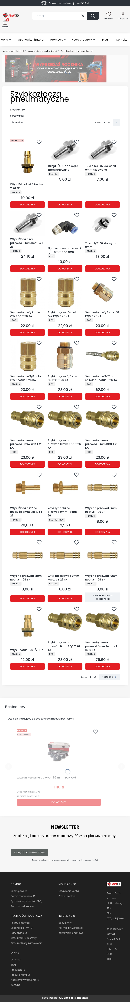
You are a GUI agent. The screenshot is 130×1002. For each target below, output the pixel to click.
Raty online (18, 933)
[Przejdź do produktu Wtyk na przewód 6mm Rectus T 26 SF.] (102, 487)
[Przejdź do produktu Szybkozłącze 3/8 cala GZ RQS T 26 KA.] (65, 356)
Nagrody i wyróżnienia (24, 980)
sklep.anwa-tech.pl (13, 51)
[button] (93, 16)
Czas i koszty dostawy (24, 938)
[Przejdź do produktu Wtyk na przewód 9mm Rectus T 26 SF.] (65, 555)
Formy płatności (20, 922)
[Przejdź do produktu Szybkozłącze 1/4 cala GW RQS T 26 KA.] (65, 292)
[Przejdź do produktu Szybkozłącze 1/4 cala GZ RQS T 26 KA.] (102, 292)
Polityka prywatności (71, 928)
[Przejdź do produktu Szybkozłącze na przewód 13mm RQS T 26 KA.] (102, 420)
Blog (13, 964)
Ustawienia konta (69, 891)
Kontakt (15, 985)
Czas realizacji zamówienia (26, 943)
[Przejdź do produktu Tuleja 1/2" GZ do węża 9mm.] (102, 225)
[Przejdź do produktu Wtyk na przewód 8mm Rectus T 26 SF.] (27, 555)
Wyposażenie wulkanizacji (42, 51)
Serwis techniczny (22, 896)
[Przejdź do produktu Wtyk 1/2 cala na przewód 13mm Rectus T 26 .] (27, 223)
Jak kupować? (19, 891)
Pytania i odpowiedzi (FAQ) (26, 901)
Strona (98, 122)
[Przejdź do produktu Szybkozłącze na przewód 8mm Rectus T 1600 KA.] (102, 622)
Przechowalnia (67, 896)
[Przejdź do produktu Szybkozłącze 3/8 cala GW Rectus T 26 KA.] (27, 356)
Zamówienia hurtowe (71, 933)
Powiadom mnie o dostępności (102, 597)
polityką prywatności (88, 860)
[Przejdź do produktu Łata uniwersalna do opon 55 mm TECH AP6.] (59, 751)
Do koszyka (27, 204)
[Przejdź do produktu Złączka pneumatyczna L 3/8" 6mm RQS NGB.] (65, 228)
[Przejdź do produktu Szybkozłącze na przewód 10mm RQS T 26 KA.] (65, 420)
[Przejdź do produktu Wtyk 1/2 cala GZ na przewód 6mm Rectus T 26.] (27, 487)
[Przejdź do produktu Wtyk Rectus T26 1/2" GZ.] (27, 626)
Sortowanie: (17, 115)
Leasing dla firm (20, 928)
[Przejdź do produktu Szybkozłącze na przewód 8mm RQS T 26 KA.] (27, 420)
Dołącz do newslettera (29, 852)
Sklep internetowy (64, 997)
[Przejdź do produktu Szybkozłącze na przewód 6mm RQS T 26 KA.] (65, 622)
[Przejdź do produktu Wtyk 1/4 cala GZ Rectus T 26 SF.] (27, 159)
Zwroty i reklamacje (22, 906)
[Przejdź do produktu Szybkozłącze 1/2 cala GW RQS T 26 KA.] (27, 292)
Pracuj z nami (19, 974)
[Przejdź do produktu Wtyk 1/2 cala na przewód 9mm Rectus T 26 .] (65, 487)
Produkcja (17, 969)
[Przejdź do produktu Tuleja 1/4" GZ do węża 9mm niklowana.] (102, 150)
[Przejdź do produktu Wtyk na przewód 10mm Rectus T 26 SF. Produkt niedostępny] (102, 555)
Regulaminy (65, 922)
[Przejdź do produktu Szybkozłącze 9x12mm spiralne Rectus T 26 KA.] (102, 356)
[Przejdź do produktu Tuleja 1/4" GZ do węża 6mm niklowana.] (65, 150)
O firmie (15, 959)
